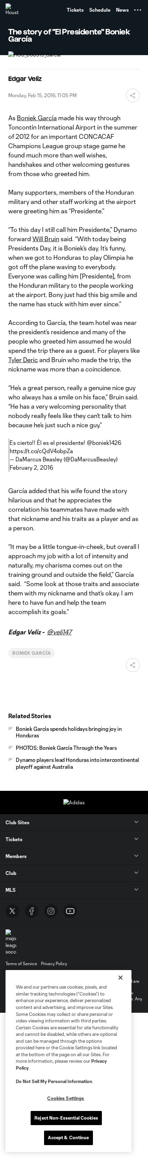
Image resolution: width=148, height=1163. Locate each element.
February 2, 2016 (31, 467)
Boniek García (37, 118)
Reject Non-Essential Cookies (66, 1118)
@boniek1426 (104, 442)
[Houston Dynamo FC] (12, 10)
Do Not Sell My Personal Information (54, 1081)
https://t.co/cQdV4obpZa (41, 451)
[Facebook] (32, 911)
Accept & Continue (68, 1137)
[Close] (120, 977)
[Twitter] (12, 911)
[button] (137, 10)
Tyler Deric (23, 360)
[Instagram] (51, 911)
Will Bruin (45, 239)
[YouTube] (70, 911)
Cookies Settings (65, 1098)
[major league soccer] (11, 942)
